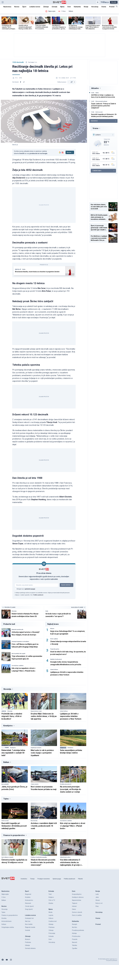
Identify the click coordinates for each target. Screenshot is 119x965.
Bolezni (52, 628)
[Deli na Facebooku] (20, 82)
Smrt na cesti (5, 820)
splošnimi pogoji (30, 589)
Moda (23, 269)
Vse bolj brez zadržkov (18, 665)
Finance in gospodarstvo (14, 835)
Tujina (6, 799)
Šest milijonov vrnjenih (7, 857)
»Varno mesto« (35, 784)
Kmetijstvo (8, 726)
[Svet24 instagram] (11, 960)
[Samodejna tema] (97, 2)
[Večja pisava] (74, 82)
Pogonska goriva (54, 649)
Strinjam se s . (26, 589)
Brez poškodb (5, 784)
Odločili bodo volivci (65, 857)
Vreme (95, 128)
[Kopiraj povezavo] (23, 82)
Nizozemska (34, 820)
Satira (97, 92)
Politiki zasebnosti (38, 595)
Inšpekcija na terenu (36, 747)
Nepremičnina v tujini (36, 711)
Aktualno (95, 88)
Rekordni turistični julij (17, 629)
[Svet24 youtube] (7, 960)
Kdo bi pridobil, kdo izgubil (18, 653)
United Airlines (54, 669)
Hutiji (46, 611)
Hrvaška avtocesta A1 (65, 784)
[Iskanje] (116, 6)
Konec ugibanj (54, 638)
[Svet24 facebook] (3, 960)
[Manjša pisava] (69, 82)
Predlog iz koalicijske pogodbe (39, 857)
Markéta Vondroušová (56, 659)
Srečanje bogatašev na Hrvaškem (20, 641)
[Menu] (3, 2)
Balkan (6, 762)
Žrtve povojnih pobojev (101, 101)
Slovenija (14, 611)
